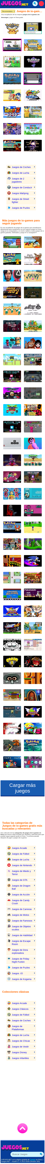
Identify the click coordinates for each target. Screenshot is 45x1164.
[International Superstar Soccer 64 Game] (12, 629)
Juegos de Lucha (20, 173)
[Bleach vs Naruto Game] (12, 730)
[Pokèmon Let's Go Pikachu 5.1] (33, 46)
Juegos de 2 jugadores (18, 180)
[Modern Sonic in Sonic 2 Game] (12, 612)
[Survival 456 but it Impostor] (33, 243)
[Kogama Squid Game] (33, 378)
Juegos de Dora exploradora (20, 951)
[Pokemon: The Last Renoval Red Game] (33, 646)
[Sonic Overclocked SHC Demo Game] (12, 562)
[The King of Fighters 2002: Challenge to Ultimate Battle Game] (12, 747)
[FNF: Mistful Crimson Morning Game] (12, 679)
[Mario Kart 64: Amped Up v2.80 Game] (33, 579)
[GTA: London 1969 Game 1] (12, 713)
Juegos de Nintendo (22, 865)
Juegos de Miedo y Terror (21, 872)
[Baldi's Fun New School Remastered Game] (12, 696)
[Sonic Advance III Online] (12, 97)
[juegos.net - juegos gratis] (15, 1148)
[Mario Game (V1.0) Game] (12, 243)
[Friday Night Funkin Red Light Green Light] (33, 428)
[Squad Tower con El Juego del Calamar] (33, 495)
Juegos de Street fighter (20, 200)
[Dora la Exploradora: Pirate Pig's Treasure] (33, 327)
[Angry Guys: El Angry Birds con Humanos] (12, 361)
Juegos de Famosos (22, 920)
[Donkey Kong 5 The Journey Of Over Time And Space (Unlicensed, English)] (33, 344)
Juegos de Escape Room (21, 942)
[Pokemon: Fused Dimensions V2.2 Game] (12, 545)
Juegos (32, 1160)
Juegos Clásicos (20, 1009)
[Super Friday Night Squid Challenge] (12, 394)
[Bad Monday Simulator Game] (12, 646)
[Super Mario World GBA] (12, 63)
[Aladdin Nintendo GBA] (33, 147)
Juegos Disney (19, 1052)
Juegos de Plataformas (18, 1028)
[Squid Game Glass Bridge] (12, 378)
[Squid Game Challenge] (33, 512)
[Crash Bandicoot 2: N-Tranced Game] (12, 663)
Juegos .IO (17, 973)
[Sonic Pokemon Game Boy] (12, 147)
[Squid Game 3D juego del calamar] (12, 344)
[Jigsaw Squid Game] (12, 495)
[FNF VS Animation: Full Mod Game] (12, 763)
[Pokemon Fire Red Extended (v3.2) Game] (12, 579)
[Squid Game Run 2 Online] (12, 445)
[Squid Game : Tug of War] (12, 461)
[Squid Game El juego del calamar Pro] (33, 294)
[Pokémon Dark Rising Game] (33, 596)
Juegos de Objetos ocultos (21, 928)
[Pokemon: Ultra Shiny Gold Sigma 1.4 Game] (12, 529)
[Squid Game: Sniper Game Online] (33, 361)
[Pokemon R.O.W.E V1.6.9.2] (33, 29)
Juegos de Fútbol (20, 854)
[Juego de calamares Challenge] (33, 478)
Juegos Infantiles (20, 1058)
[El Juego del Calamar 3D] (33, 277)
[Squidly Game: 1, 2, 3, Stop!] (33, 461)
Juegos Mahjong (20, 193)
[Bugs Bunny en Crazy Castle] (33, 311)
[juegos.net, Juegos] (15, 4)
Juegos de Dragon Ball (21, 887)
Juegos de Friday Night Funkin (20, 960)
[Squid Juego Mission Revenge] (12, 411)
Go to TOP (22, 1128)
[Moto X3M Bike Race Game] (33, 629)
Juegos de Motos (20, 915)
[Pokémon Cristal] (33, 63)
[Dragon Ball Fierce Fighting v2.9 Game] (33, 612)
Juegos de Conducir (22, 187)
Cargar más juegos (22, 788)
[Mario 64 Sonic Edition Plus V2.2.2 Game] (33, 529)
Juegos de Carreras (22, 909)
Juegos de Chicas (21, 1041)
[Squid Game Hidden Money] (33, 411)
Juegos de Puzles (21, 208)
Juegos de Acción (21, 894)
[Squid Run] (12, 478)
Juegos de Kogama (21, 979)
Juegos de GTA (19, 880)
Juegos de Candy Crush (21, 902)
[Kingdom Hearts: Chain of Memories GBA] (33, 260)
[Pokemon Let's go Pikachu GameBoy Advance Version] (33, 113)
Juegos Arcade (19, 848)
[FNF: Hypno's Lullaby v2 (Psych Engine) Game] (33, 663)
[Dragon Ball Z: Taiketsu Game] (12, 130)
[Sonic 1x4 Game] (33, 545)
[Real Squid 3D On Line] (33, 445)
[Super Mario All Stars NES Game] (12, 596)
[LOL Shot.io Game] (33, 730)
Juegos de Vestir (20, 1046)
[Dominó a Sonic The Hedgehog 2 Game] (33, 713)
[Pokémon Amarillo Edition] (12, 29)
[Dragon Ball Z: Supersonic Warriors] (12, 113)
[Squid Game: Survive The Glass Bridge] (12, 428)
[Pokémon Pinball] (33, 97)
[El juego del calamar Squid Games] (12, 311)
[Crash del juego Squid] (12, 327)
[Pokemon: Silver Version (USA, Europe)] (12, 80)
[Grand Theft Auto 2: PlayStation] (12, 294)
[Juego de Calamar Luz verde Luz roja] (12, 277)
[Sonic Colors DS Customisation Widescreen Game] (33, 562)
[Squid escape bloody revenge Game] (33, 394)
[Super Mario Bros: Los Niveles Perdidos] (33, 130)
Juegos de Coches (21, 167)
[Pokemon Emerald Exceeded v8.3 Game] (33, 747)
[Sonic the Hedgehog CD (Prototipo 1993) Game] (33, 679)
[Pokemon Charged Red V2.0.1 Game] (12, 260)
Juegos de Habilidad (22, 935)
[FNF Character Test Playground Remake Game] (33, 763)
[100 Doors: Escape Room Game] (33, 696)
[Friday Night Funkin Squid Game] (12, 512)
